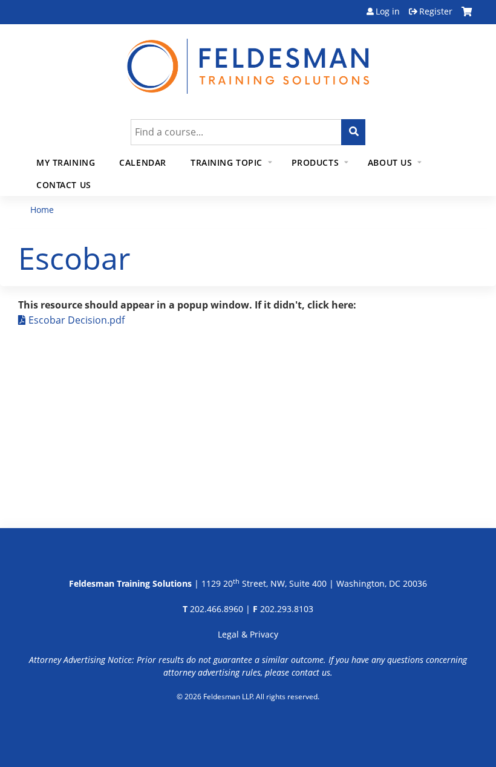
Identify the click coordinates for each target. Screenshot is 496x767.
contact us (311, 672)
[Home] (248, 59)
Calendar (142, 162)
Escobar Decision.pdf (76, 320)
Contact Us (63, 185)
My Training (65, 162)
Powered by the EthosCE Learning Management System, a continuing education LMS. (248, 728)
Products (315, 162)
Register (435, 11)
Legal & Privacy (248, 634)
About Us (390, 162)
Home (42, 209)
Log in (388, 11)
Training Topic (227, 162)
